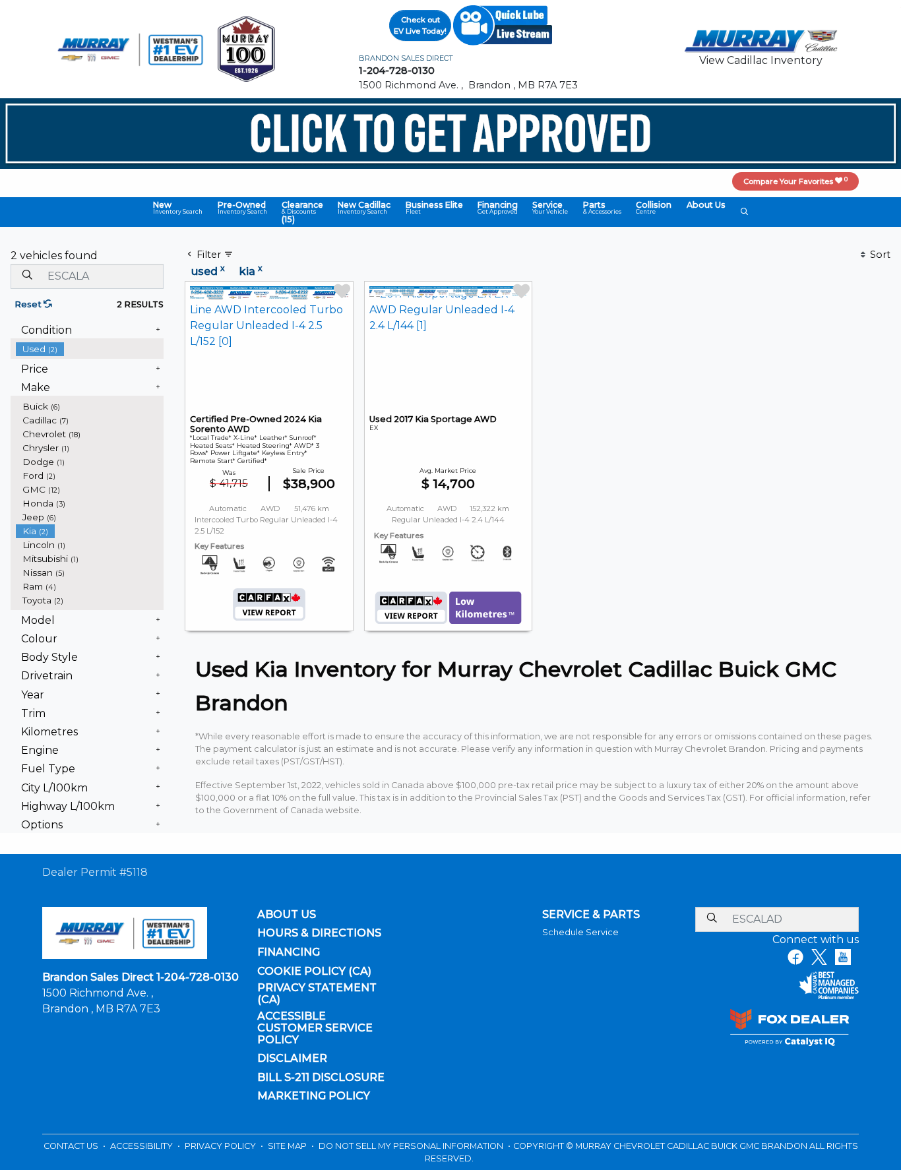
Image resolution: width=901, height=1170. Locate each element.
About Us (286, 915)
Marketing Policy (313, 1096)
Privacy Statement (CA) (317, 993)
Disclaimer (292, 1058)
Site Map (288, 1146)
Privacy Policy (221, 1146)
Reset (29, 304)
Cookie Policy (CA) (314, 971)
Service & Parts (591, 915)
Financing (288, 952)
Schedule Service (580, 932)
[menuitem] (90, 349)
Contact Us (72, 1146)
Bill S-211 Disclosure (321, 1078)
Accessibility (142, 1146)
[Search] (27, 276)
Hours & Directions (319, 933)
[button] (178, 207)
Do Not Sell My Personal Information (412, 1146)
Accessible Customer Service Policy (315, 1027)
